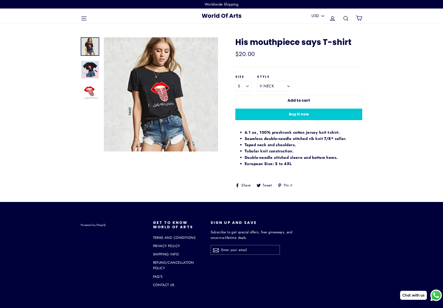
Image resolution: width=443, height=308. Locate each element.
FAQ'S (158, 276)
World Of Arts (222, 16)
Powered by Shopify (93, 225)
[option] (161, 94)
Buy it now (299, 114)
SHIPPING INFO (166, 254)
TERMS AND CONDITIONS (174, 237)
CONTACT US (163, 284)
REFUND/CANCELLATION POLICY (173, 265)
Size (239, 77)
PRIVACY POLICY (166, 246)
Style (263, 77)
